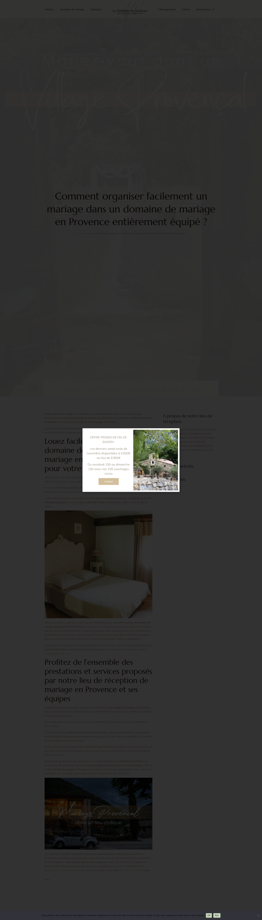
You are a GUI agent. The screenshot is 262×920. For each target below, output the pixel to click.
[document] (131, 460)
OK (208, 915)
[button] (175, 432)
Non (217, 915)
